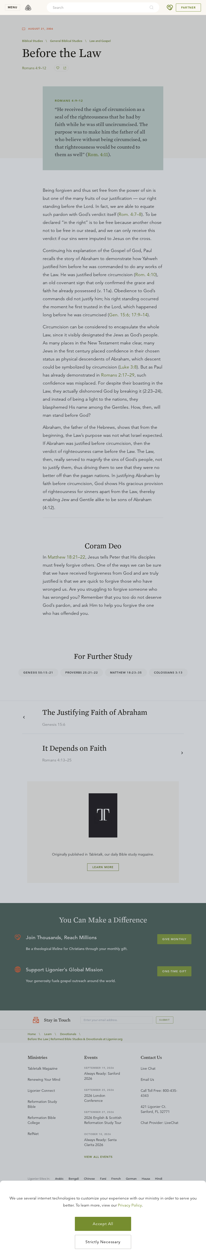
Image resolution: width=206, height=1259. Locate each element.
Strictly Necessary (102, 1241)
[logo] (28, 8)
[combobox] (96, 8)
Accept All (103, 1223)
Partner (188, 7)
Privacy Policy (130, 1205)
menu (12, 7)
